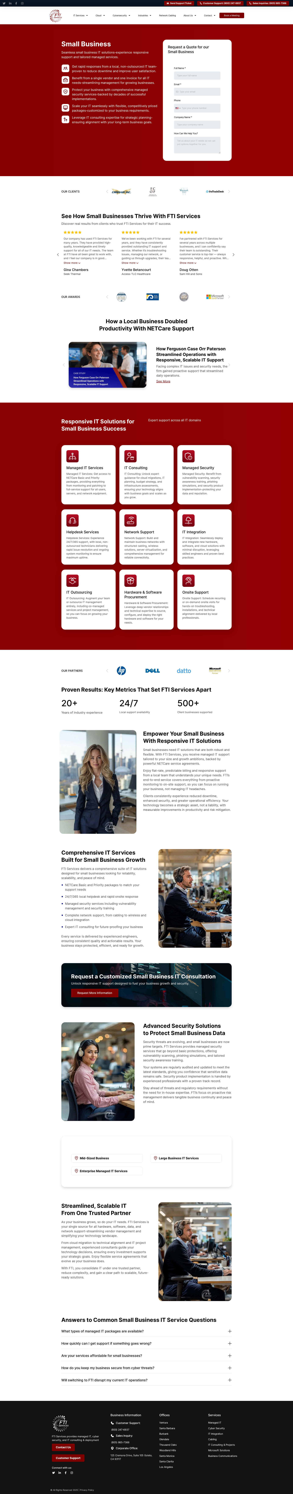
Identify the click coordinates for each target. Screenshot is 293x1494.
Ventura (163, 1422)
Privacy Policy (87, 1490)
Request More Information (94, 992)
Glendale (164, 1439)
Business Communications (222, 1455)
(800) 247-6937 (119, 1429)
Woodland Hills (167, 1450)
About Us (188, 15)
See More (163, 381)
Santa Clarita (166, 1461)
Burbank (163, 1433)
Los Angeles (166, 1466)
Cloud (98, 15)
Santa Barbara (167, 1428)
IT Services (78, 15)
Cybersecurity (120, 15)
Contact (208, 15)
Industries (143, 15)
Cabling (212, 1439)
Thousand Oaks (168, 1444)
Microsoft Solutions (219, 1450)
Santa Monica (166, 1455)
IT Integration (215, 1433)
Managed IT (214, 1422)
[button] (229, 191)
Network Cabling (167, 15)
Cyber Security (216, 1428)
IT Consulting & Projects (221, 1444)
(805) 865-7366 (119, 1442)
